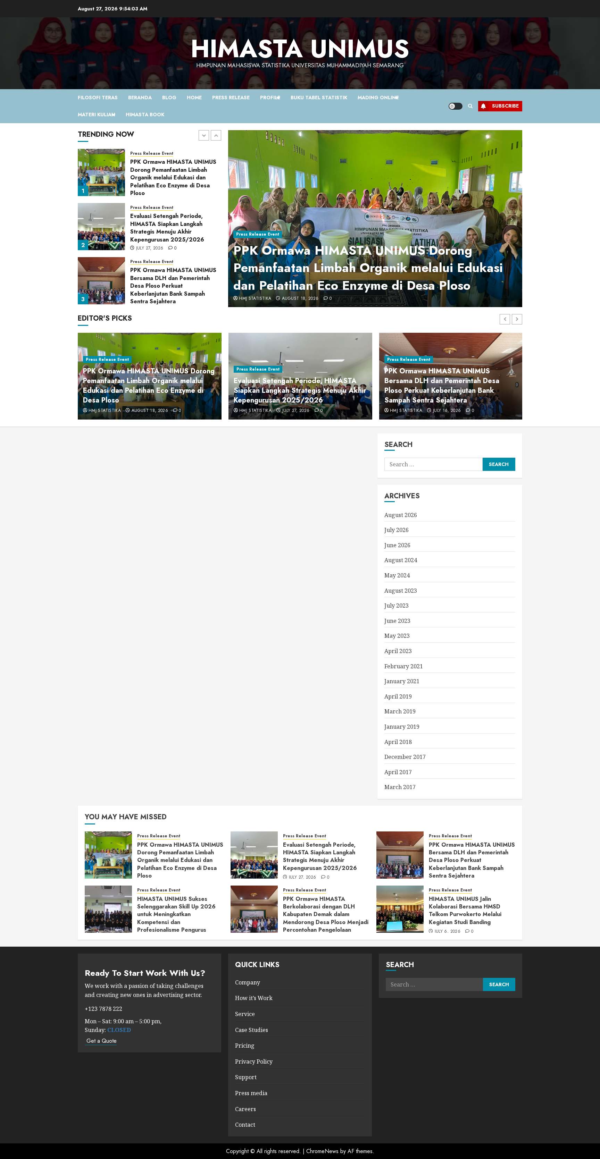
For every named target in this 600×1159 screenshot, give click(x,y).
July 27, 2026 (150, 194)
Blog (169, 97)
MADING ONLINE (378, 97)
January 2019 (401, 726)
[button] (470, 106)
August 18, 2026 (300, 299)
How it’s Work (254, 998)
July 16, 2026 (150, 302)
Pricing (245, 1045)
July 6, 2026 (447, 931)
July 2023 (396, 605)
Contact (245, 1124)
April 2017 (398, 772)
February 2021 (403, 666)
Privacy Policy (254, 1061)
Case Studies (251, 1030)
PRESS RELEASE (231, 97)
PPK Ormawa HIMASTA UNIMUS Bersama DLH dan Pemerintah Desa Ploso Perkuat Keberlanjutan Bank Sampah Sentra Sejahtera (173, 231)
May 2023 (397, 636)
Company (247, 982)
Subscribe (505, 105)
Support (246, 1077)
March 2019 (400, 711)
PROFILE (270, 97)
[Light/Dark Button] (455, 106)
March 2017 (400, 787)
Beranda (140, 97)
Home (194, 97)
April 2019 (398, 696)
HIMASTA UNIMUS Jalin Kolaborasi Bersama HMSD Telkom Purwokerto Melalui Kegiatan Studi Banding (465, 910)
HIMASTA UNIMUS (300, 49)
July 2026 (396, 530)
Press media (251, 1093)
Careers (245, 1109)
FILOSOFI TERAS (98, 97)
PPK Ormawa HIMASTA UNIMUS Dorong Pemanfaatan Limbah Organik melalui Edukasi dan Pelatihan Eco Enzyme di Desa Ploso (368, 267)
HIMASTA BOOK (145, 114)
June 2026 (397, 545)
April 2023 (398, 651)
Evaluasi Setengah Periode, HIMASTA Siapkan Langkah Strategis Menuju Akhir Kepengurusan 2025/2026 (167, 173)
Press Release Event (257, 234)
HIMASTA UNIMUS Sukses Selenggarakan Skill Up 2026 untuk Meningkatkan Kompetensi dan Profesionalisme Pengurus (173, 281)
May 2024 (397, 575)
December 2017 (405, 757)
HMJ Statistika (255, 299)
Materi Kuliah (96, 114)
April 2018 (398, 742)
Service (245, 1014)
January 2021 (401, 681)
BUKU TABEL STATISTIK (319, 97)
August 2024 (400, 560)
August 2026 (400, 515)
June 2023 (397, 621)
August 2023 (400, 590)
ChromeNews (322, 1151)
